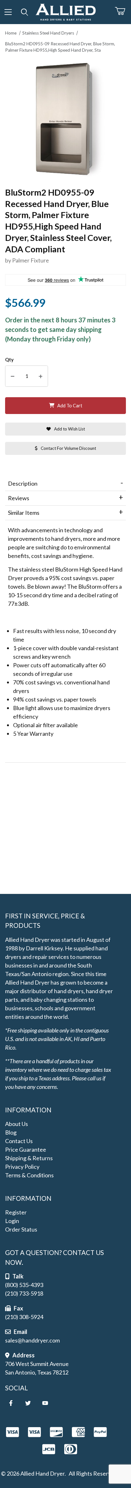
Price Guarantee (25, 1149)
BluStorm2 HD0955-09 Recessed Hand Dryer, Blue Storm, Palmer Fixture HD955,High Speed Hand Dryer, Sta (60, 47)
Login (12, 1220)
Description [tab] (23, 483)
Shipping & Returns (29, 1158)
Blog (11, 1132)
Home (11, 33)
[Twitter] (28, 1403)
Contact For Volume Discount (68, 448)
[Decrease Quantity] (12, 376)
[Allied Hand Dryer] (65, 11)
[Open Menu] (8, 12)
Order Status (21, 1229)
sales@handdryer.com (32, 1340)
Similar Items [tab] (23, 512)
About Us (16, 1123)
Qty (9, 359)
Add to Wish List (69, 428)
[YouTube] (45, 1403)
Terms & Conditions (29, 1175)
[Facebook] (11, 1403)
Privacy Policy (22, 1166)
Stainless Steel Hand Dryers (48, 33)
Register (16, 1212)
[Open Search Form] (25, 12)
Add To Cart (69, 405)
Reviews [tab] (18, 498)
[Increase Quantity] (40, 376)
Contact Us (19, 1140)
